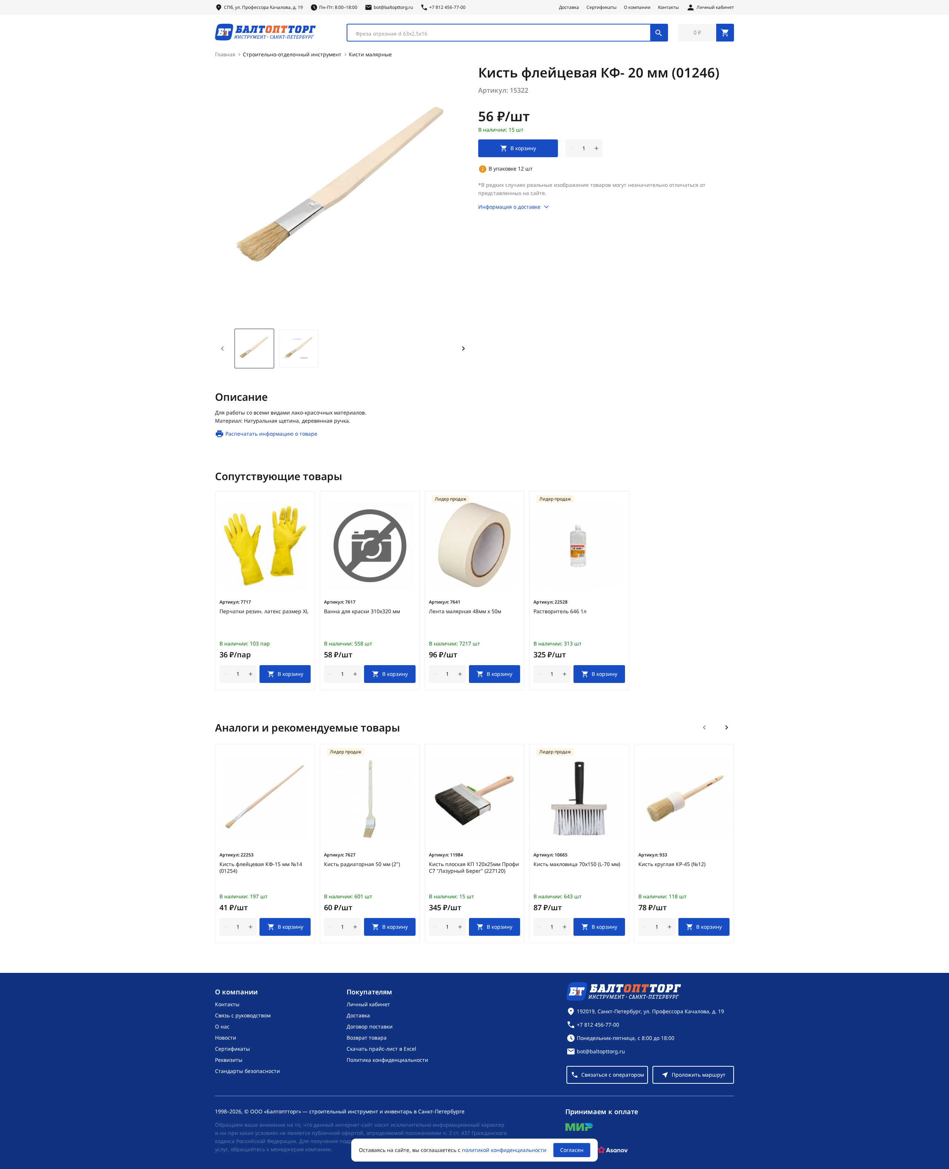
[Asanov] (613, 1150)
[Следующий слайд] (726, 727)
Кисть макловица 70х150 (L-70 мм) (576, 864)
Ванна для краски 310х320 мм (362, 611)
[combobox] (507, 33)
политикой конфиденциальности (504, 1149)
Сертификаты (601, 7)
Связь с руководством (243, 1015)
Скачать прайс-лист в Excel (381, 1048)
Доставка (569, 7)
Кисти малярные (370, 54)
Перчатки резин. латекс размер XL (263, 611)
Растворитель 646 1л (559, 611)
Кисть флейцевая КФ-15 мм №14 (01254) (260, 867)
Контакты (668, 7)
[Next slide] (463, 348)
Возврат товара (367, 1037)
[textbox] (502, 34)
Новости (225, 1037)
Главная (225, 54)
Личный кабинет (368, 1004)
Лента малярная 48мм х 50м (465, 611)
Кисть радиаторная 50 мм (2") (362, 864)
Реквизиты (228, 1059)
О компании (637, 7)
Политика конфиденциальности (387, 1059)
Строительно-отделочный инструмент (292, 54)
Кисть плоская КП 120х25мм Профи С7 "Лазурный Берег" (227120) (474, 867)
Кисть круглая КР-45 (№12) (671, 864)
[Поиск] (658, 32)
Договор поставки (370, 1026)
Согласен (571, 1149)
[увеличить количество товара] (596, 148)
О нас (222, 1026)
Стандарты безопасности (247, 1070)
